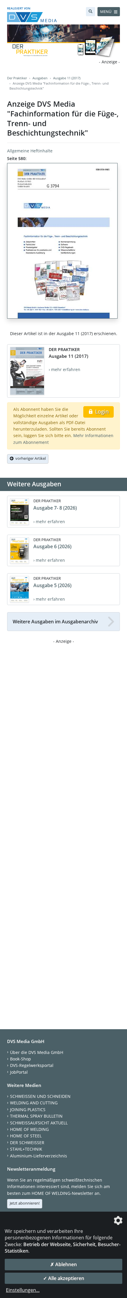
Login (101, 411)
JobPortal (19, 1072)
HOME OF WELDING (29, 1129)
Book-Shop (20, 1059)
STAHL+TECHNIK (26, 1149)
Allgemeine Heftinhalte (30, 151)
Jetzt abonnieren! (25, 1203)
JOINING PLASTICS (27, 1109)
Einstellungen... (23, 1290)
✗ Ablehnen (63, 1264)
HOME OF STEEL (26, 1136)
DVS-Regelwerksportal (31, 1065)
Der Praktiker (17, 78)
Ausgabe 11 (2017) (66, 78)
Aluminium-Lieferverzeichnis (38, 1156)
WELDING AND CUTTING (34, 1103)
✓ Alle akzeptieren (63, 1278)
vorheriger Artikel (30, 458)
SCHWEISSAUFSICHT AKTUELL (39, 1123)
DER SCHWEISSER (27, 1142)
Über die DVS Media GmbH (36, 1052)
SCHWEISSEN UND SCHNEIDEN (40, 1096)
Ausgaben (40, 78)
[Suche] (90, 11)
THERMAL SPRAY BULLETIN (36, 1116)
